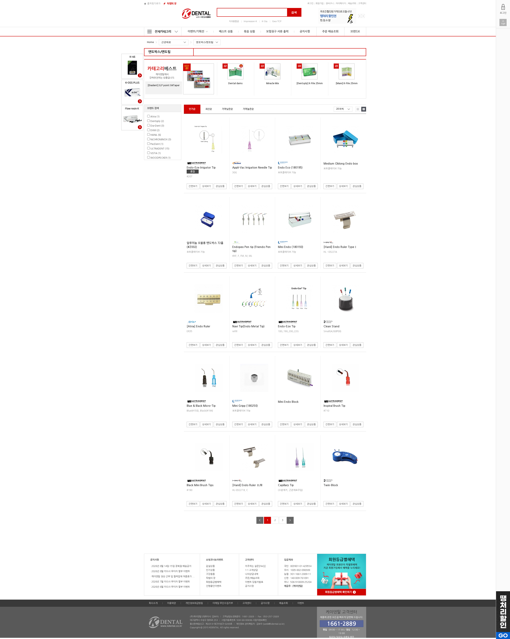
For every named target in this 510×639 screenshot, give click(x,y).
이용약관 (171, 603)
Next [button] (363, 16)
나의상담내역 (251, 574)
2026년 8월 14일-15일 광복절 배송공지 (171, 566)
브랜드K (355, 31)
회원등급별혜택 (213, 582)
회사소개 (153, 603)
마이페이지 (341, 3)
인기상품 (210, 570)
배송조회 (352, 3)
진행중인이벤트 (213, 586)
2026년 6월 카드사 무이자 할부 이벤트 (170, 587)
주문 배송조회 (330, 31)
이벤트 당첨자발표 (254, 582)
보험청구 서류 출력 (277, 31)
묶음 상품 (249, 31)
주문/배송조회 (252, 578)
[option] (337, 16)
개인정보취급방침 (194, 603)
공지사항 (305, 31)
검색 (294, 12)
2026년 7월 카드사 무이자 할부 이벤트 (170, 581)
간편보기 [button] (193, 186)
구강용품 (210, 574)
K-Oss (264, 21)
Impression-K (250, 21)
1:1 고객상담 (251, 570)
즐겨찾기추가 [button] (153, 3)
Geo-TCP (276, 21)
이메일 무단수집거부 (223, 603)
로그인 (310, 3)
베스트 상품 (226, 31)
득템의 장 (171, 3)
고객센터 (362, 3)
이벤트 (300, 603)
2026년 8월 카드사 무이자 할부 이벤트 (170, 571)
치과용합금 (234, 21)
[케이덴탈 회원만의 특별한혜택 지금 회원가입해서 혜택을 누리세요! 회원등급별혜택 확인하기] (333, 576)
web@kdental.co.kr (274, 624)
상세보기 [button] (206, 186)
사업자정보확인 (260, 620)
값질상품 (210, 566)
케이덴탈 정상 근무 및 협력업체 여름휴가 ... (173, 576)
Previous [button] (360, 16)
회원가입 (320, 3)
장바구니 (330, 3)
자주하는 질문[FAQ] (255, 566)
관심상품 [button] (220, 186)
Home (150, 42)
